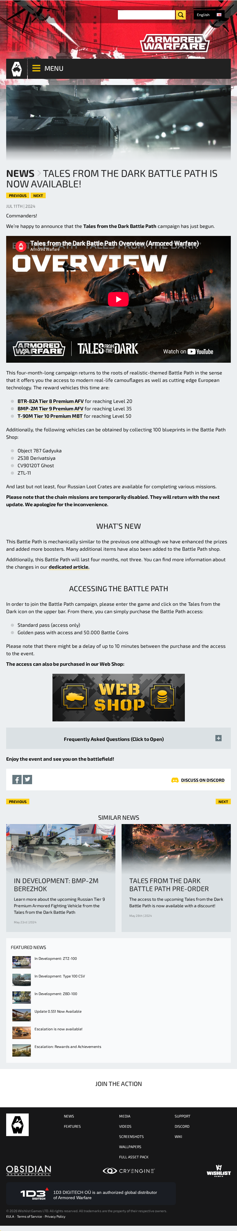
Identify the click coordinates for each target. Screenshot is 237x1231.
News (20, 173)
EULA (10, 1216)
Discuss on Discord (203, 780)
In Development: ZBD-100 (56, 993)
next (38, 195)
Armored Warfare (17, 1124)
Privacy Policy (55, 1216)
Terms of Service (29, 1216)
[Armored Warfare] (174, 43)
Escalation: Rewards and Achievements (68, 1046)
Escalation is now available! (58, 1029)
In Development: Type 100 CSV (60, 976)
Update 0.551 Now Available (58, 1011)
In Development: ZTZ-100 (56, 958)
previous (18, 195)
